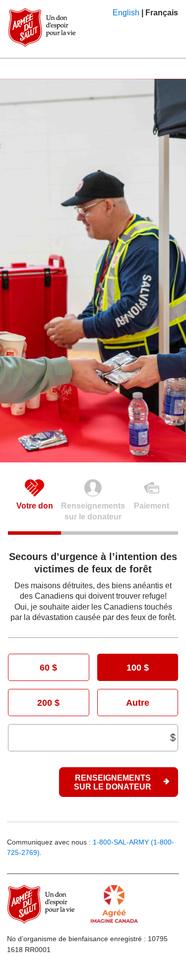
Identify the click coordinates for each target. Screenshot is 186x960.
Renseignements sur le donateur (112, 782)
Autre (137, 702)
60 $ (48, 667)
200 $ (48, 702)
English (126, 12)
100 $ (137, 667)
